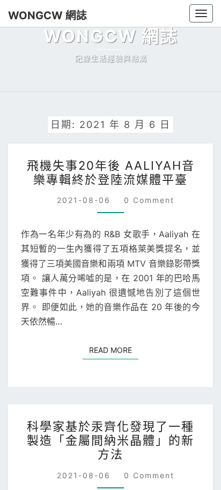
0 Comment (149, 200)
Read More (113, 350)
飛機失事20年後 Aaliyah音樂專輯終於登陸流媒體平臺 (111, 172)
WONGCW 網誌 (47, 15)
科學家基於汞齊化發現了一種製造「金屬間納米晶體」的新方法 (110, 440)
